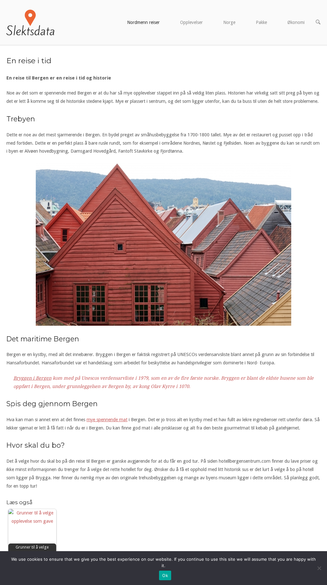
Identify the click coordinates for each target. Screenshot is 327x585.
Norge (229, 22)
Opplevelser (191, 22)
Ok (165, 575)
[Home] (30, 22)
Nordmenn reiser (143, 22)
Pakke (261, 22)
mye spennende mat (107, 419)
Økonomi (296, 22)
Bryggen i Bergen (32, 378)
